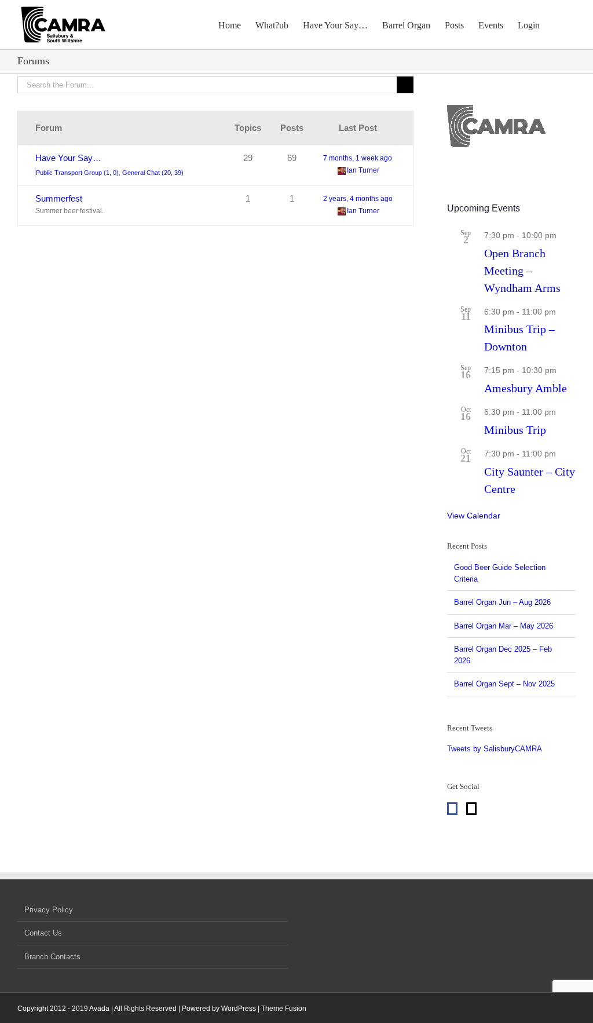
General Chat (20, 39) (153, 172)
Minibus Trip (515, 429)
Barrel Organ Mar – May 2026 (503, 626)
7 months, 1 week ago (357, 158)
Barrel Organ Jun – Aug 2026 (502, 602)
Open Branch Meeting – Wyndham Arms (522, 270)
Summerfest (58, 198)
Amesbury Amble (525, 388)
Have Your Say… (68, 158)
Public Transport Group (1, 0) (77, 172)
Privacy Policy (48, 909)
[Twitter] (471, 808)
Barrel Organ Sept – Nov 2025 (504, 683)
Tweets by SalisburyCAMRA (494, 748)
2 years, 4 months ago (358, 199)
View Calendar (473, 515)
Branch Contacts (52, 956)
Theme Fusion (283, 1008)
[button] (557, 24)
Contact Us (43, 933)
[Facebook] (452, 808)
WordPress (238, 1008)
